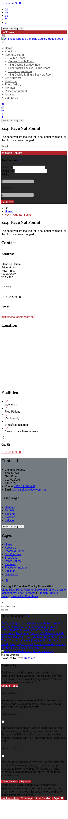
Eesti (17, 626)
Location (10, 94)
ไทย (12, 640)
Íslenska (37, 636)
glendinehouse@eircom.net (18, 317)
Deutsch (10, 507)
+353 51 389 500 (11, 3)
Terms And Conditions (24, 596)
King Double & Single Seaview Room (30, 74)
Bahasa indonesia (12, 636)
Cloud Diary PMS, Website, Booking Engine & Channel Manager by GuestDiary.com (33, 591)
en (6, 12)
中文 (43, 647)
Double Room (16, 58)
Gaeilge (42, 626)
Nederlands (58, 636)
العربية (24, 626)
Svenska (49, 644)
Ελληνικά (7, 626)
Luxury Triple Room (20, 71)
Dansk (57, 623)
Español (10, 513)
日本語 (35, 640)
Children (6, 188)
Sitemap (43, 593)
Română (39, 644)
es (6, 15)
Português (55, 640)
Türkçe (5, 640)
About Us (10, 51)
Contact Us (11, 97)
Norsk (46, 636)
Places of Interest (16, 91)
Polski (5, 644)
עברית (27, 636)
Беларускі (22, 633)
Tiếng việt (16, 644)
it (5, 22)
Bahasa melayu (38, 630)
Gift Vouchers (13, 78)
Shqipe (5, 647)
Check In (6, 167)
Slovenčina (32, 647)
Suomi (33, 626)
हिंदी (42, 633)
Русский (27, 644)
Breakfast (11, 81)
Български (8, 633)
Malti (51, 630)
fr (6, 19)
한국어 (44, 640)
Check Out (7, 171)
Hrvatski (59, 633)
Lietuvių (52, 626)
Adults (5, 174)
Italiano (9, 520)
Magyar (49, 633)
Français (10, 517)
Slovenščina (18, 647)
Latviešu (6, 630)
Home (8, 48)
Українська (23, 640)
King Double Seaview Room (25, 64)
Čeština (34, 633)
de (6, 9)
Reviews (10, 87)
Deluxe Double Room (21, 61)
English (9, 510)
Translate (29, 658)
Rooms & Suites (15, 54)
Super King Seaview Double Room (29, 68)
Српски (60, 644)
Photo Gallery (13, 84)
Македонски (20, 630)
